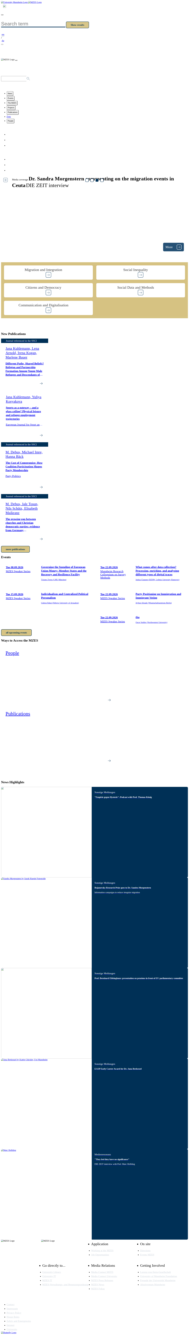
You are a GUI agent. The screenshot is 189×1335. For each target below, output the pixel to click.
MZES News (97, 1284)
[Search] (4, 7)
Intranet (10, 1325)
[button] (48, 272)
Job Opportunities (100, 1254)
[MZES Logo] (35, 2)
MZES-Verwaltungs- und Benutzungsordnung (65, 1284)
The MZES (12, 103)
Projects (11, 108)
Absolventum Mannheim (152, 1284)
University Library (51, 1272)
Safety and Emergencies (19, 1321)
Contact (12, 140)
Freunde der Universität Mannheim (157, 1280)
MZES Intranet (16, 170)
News (10, 93)
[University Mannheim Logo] (14, 2)
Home (11, 134)
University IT (49, 1276)
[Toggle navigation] (2, 44)
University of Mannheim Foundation (158, 1276)
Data (9, 116)
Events (10, 98)
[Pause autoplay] (5, 180)
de (3, 40)
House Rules (13, 1317)
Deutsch (12, 145)
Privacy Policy (15, 164)
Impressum (14, 159)
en (3, 34)
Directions (145, 1250)
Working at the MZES (102, 1250)
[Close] (2, 14)
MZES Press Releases (102, 1280)
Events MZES (147, 1254)
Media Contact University (104, 1276)
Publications (13, 112)
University (12, 1329)
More (169, 247)
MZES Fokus (98, 1288)
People (10, 121)
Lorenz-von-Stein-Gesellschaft (155, 1272)
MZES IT (47, 1280)
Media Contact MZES (102, 1272)
